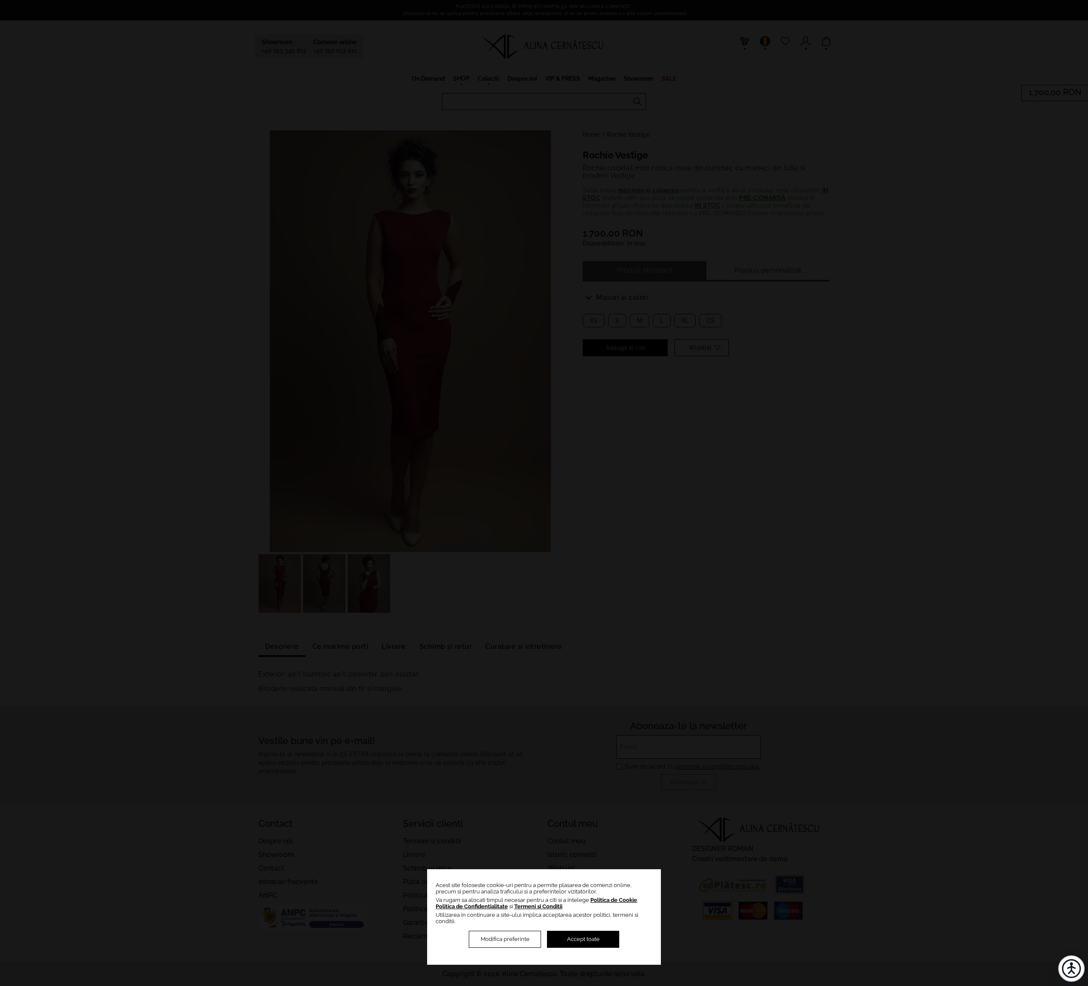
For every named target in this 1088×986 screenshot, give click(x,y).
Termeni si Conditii (538, 906)
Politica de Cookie (613, 900)
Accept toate (583, 939)
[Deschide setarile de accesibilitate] (1071, 968)
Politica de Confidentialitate (472, 906)
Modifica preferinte (505, 939)
